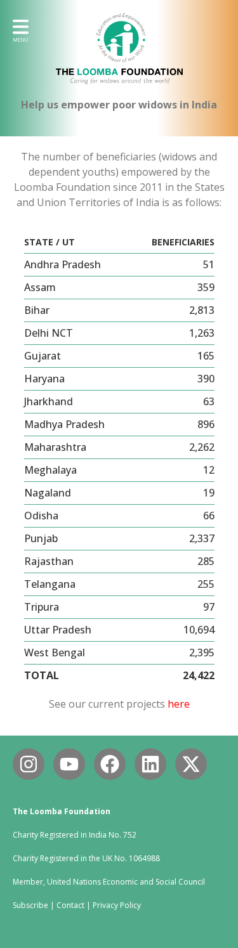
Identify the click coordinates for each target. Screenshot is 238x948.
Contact (70, 905)
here (179, 704)
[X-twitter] (191, 764)
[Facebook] (110, 764)
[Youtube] (69, 764)
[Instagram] (28, 764)
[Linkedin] (150, 764)
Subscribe (30, 905)
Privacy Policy (117, 905)
